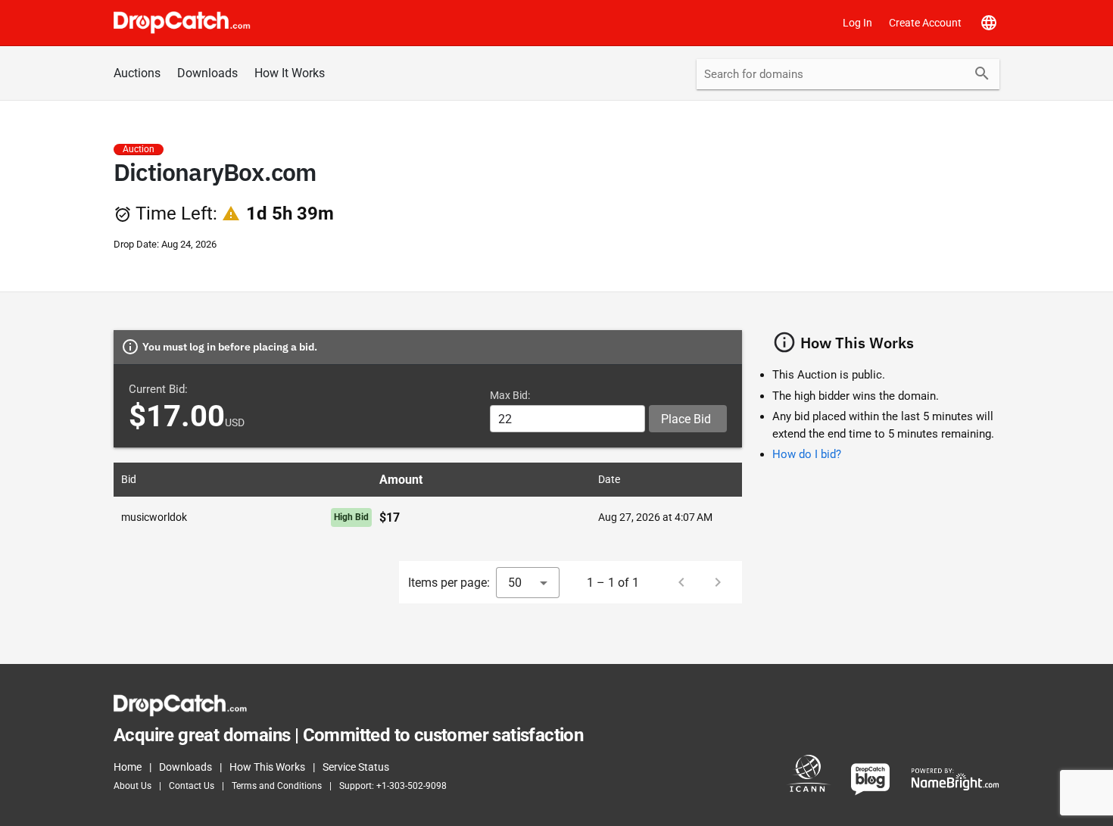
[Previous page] (681, 582)
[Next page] (718, 582)
